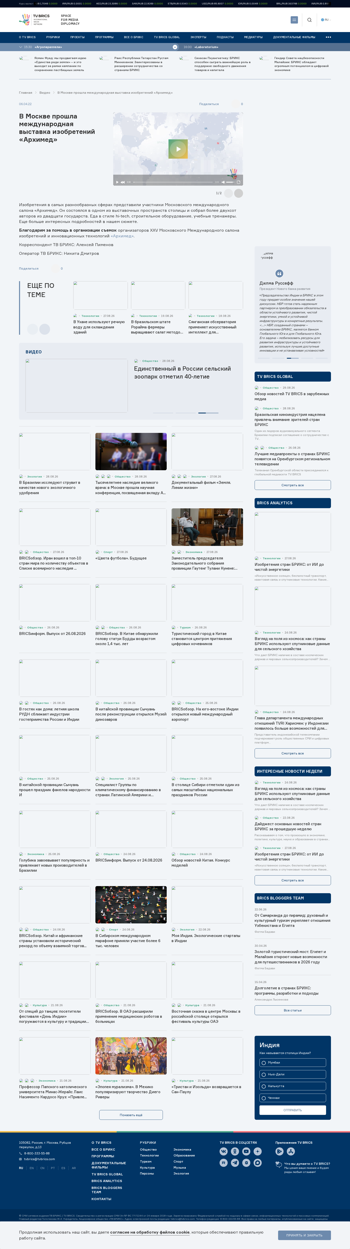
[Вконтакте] (224, 1151)
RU (21, 1168)
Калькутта (276, 1086)
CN (42, 1168)
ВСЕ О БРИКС (103, 1149)
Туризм (146, 1161)
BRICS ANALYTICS (107, 1181)
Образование (184, 1155)
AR (74, 1168)
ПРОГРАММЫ (103, 1156)
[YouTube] (246, 1151)
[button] (264, 358)
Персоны (147, 1173)
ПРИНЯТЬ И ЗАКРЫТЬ (304, 1235)
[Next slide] (238, 193)
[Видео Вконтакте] (246, 1163)
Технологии (149, 1155)
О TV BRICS (101, 1143)
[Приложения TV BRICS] (279, 1151)
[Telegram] (235, 1163)
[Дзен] (258, 1151)
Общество (148, 1149)
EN (32, 1168)
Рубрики (148, 1143)
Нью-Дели (276, 1074)
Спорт (178, 1161)
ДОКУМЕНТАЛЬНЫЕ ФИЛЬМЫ (109, 1165)
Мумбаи (274, 1062)
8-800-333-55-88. (230, 1218)
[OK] (235, 1151)
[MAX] (258, 1163)
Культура (147, 1167)
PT (53, 1168)
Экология (181, 1173)
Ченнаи (274, 1098)
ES (63, 1168)
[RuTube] (224, 1163)
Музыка (180, 1167)
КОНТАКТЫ (101, 1199)
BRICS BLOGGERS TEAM (107, 1190)
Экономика (182, 1149)
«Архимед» (122, 235)
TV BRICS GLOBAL (107, 1174)
